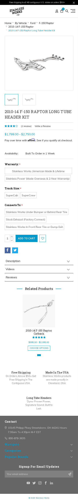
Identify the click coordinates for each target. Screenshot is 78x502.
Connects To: (14, 205)
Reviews (11, 277)
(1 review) (26, 126)
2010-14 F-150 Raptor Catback (39, 332)
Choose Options (39, 348)
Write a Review (43, 126)
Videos (10, 269)
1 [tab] (39, 355)
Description (13, 261)
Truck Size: (13, 188)
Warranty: (12, 164)
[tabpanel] (39, 321)
